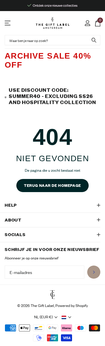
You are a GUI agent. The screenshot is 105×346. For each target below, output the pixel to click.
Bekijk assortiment (8, 23)
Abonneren (93, 272)
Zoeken (94, 40)
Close (52, 205)
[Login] (87, 23)
